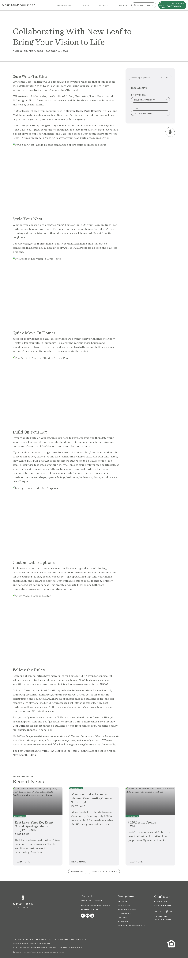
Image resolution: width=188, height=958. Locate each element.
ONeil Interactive (58, 952)
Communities (160, 901)
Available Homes (162, 905)
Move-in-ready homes (26, 338)
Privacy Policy (21, 943)
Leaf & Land (124, 905)
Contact (122, 5)
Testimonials (124, 913)
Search (164, 77)
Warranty (123, 921)
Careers (122, 917)
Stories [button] (103, 5)
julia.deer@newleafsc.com (95, 905)
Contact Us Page (89, 910)
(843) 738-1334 (95, 900)
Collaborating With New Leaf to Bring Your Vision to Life (59, 750)
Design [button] (86, 5)
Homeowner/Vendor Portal (132, 925)
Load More (77, 871)
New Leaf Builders (24, 754)
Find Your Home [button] (63, 5)
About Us (122, 901)
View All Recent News (104, 871)
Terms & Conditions (40, 943)
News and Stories (127, 909)
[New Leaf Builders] (23, 902)
